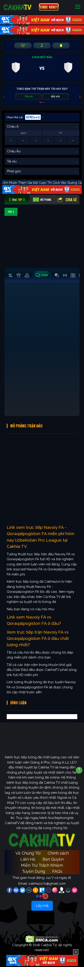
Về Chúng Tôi (28, 853)
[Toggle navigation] (77, 7)
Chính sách (58, 853)
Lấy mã (42, 906)
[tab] (17, 199)
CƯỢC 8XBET (49, 6)
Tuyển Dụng (33, 871)
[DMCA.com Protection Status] (42, 939)
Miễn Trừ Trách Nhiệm (42, 865)
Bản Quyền (53, 859)
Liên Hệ (27, 859)
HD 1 (11, 211)
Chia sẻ (71, 199)
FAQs (57, 871)
